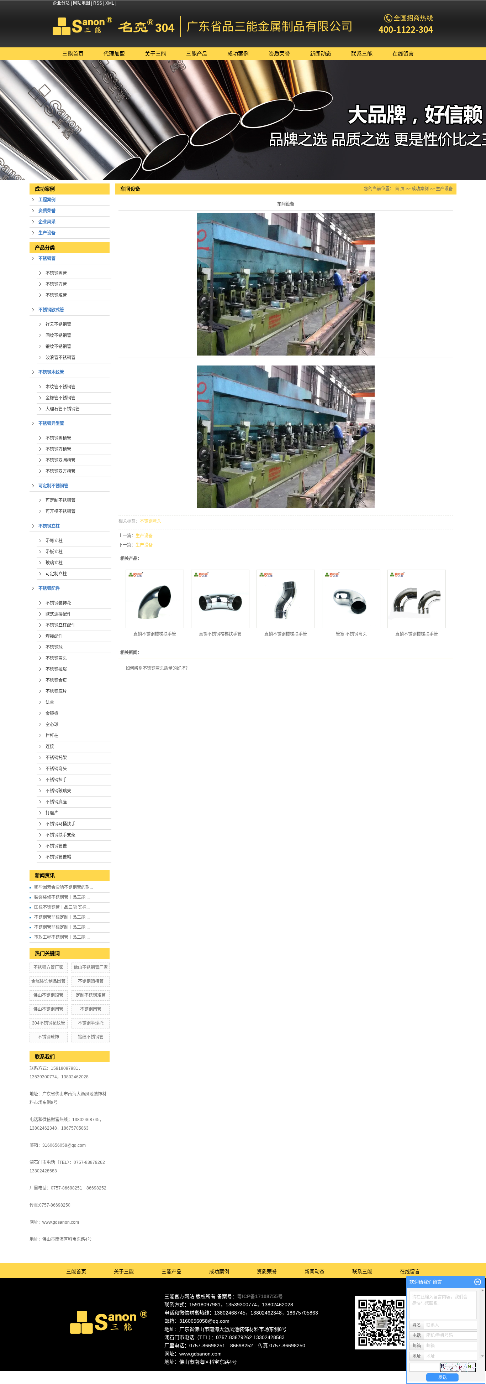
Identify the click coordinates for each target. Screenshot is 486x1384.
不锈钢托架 (56, 757)
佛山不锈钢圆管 (48, 1009)
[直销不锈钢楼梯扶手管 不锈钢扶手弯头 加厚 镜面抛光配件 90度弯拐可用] (155, 599)
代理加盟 (114, 54)
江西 (309, 1374)
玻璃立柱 (54, 562)
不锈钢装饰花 (58, 603)
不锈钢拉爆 (56, 669)
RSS (97, 3)
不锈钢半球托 (91, 1023)
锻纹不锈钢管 (58, 346)
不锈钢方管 (56, 284)
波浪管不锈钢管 (60, 357)
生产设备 (47, 232)
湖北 (299, 1374)
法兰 (50, 702)
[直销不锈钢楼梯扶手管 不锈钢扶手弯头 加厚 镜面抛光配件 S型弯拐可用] (286, 599)
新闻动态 (320, 54)
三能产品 (196, 54)
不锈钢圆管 (56, 273)
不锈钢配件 (49, 588)
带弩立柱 (54, 540)
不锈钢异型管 (51, 423)
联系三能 (362, 54)
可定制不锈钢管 (53, 485)
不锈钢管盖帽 (58, 857)
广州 (251, 1374)
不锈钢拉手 (56, 779)
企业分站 (61, 3)
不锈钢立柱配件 (60, 625)
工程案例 (47, 199)
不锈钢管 (47, 258)
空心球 (52, 724)
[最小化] (477, 1282)
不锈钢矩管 (56, 295)
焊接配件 (54, 636)
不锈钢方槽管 (58, 449)
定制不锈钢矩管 (91, 995)
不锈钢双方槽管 (60, 471)
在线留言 (403, 54)
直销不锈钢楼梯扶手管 (154, 634)
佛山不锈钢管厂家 (91, 967)
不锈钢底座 (56, 801)
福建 (280, 1374)
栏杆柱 (52, 735)
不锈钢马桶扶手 (60, 823)
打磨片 (52, 812)
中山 (270, 1374)
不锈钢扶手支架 (60, 835)
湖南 (289, 1374)
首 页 (400, 188)
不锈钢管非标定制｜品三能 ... (62, 917)
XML (109, 3)
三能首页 (73, 54)
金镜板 (52, 713)
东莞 (241, 1374)
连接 (50, 746)
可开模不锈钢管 (60, 511)
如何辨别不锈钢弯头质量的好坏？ (158, 668)
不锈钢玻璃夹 (58, 790)
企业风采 (47, 221)
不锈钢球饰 (48, 1037)
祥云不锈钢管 (58, 324)
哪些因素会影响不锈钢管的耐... (63, 887)
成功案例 (238, 54)
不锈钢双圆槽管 (60, 460)
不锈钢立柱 (49, 526)
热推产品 (181, 1374)
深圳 (261, 1374)
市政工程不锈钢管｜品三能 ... (62, 937)
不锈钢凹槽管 (91, 981)
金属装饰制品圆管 (48, 981)
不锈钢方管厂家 (48, 967)
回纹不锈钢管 (58, 335)
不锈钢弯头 (56, 658)
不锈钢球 (54, 647)
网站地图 (81, 3)
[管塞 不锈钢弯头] (351, 599)
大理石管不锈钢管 (63, 408)
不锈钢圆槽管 (58, 438)
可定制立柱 (56, 573)
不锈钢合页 (56, 680)
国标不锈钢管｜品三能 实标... (62, 907)
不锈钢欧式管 (51, 309)
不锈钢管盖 (56, 846)
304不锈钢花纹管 (48, 1023)
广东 (222, 1374)
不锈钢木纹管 (51, 372)
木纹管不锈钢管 (60, 386)
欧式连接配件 (58, 614)
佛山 (232, 1374)
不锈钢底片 (56, 691)
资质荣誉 (279, 54)
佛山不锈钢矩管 (48, 995)
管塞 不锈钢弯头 (351, 634)
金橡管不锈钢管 (60, 397)
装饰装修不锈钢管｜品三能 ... (62, 897)
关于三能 (155, 54)
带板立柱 (54, 551)
